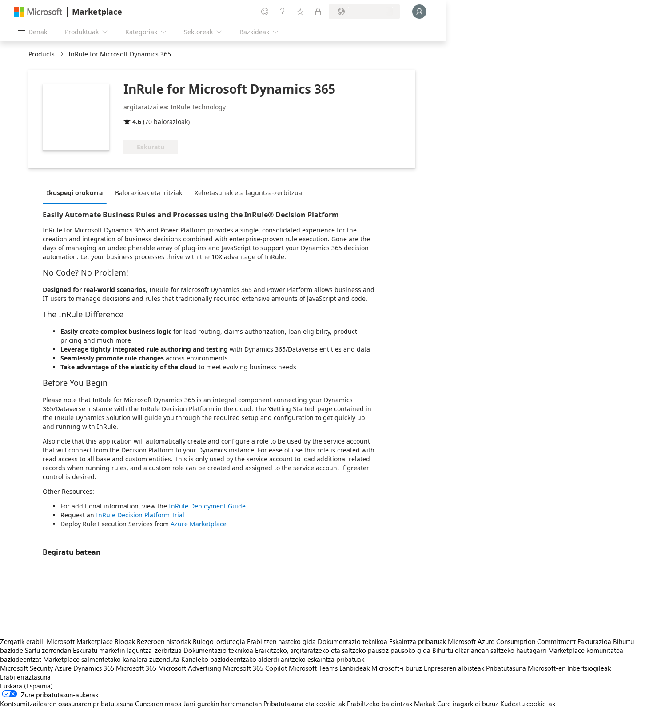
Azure (63, 668)
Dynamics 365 (93, 668)
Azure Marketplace (199, 524)
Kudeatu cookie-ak (527, 703)
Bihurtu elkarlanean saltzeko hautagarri (489, 650)
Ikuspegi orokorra (75, 192)
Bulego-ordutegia (219, 641)
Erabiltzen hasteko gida (281, 641)
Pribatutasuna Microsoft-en (525, 668)
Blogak (125, 641)
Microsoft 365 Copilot (255, 668)
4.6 (136, 121)
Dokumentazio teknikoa (352, 641)
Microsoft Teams (313, 668)
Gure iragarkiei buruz (467, 703)
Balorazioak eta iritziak (148, 192)
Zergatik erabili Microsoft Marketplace (56, 641)
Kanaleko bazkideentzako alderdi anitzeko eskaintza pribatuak (272, 659)
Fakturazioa (594, 641)
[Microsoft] (38, 12)
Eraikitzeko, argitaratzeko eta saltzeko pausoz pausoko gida (342, 650)
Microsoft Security (26, 668)
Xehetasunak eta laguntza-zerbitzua (248, 192)
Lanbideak (354, 668)
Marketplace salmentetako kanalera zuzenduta (111, 659)
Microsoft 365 (136, 668)
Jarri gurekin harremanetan (222, 703)
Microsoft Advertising (189, 668)
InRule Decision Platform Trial (140, 515)
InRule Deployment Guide (207, 506)
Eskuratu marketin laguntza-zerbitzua (127, 650)
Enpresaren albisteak (454, 668)
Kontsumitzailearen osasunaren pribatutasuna (66, 703)
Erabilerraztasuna (25, 676)
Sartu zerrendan (48, 650)
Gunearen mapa (158, 703)
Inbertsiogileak (589, 668)
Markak (424, 703)
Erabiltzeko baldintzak (379, 703)
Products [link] (41, 54)
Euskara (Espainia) (26, 685)
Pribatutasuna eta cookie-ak (304, 703)
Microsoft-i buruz (396, 668)
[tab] (77, 192)
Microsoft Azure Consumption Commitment (512, 641)
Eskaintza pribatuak (417, 641)
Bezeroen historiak (164, 641)
